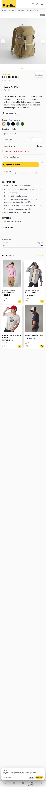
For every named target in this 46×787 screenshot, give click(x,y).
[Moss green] (22, 124)
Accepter (39, 777)
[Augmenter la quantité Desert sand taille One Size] (40, 139)
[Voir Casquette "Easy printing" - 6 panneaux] (19, 346)
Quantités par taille (9, 129)
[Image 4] (24, 68)
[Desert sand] (4, 124)
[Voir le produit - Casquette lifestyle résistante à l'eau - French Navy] (5, 295)
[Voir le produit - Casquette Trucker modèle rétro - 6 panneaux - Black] (32, 295)
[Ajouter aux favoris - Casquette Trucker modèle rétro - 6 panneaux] (42, 263)
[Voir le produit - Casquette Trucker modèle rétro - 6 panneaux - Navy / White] (27, 295)
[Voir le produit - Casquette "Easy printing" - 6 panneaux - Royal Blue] (9, 340)
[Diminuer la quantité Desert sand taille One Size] (28, 139)
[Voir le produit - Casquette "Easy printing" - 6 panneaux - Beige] (3, 340)
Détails (36, 774)
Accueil (4, 10)
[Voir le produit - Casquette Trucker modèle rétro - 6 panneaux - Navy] (30, 295)
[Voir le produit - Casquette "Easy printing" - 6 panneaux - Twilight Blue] (7, 340)
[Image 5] (25, 68)
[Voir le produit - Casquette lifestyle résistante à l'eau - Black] (7, 295)
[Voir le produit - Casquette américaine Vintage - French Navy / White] (27, 338)
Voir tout (38, 256)
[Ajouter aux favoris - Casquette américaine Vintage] (42, 308)
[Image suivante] (43, 41)
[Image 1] (18, 68)
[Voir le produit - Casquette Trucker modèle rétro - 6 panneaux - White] (25, 295)
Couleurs (11, 120)
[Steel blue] (8, 124)
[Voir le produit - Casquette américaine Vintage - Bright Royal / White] (30, 338)
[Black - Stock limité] (13, 124)
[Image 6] (27, 68)
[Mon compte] (37, 4)
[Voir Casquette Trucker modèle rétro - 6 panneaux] (42, 301)
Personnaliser (7, 777)
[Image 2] (20, 68)
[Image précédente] (3, 41)
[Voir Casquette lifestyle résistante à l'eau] (19, 301)
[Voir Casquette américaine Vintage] (42, 346)
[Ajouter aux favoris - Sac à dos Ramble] (42, 164)
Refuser (31, 777)
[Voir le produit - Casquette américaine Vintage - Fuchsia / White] (32, 338)
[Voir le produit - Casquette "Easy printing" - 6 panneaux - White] (5, 340)
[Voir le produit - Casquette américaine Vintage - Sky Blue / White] (25, 338)
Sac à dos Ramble (33, 10)
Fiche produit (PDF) (11, 113)
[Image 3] (22, 68)
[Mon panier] (33, 4)
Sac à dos (21, 10)
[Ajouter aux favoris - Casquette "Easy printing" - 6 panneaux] (19, 308)
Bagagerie (12, 10)
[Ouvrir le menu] (42, 4)
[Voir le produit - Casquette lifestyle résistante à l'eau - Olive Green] (9, 295)
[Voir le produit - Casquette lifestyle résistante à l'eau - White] (3, 295)
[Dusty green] (18, 124)
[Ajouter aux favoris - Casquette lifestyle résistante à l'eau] (19, 263)
